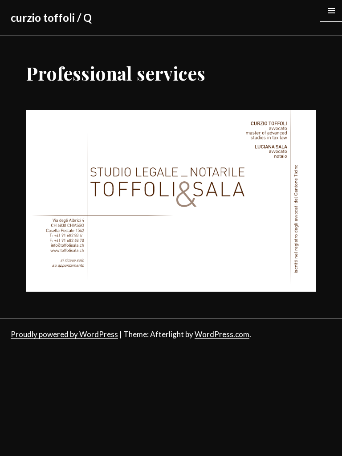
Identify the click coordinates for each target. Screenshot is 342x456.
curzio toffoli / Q (51, 17)
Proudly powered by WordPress (64, 334)
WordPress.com (222, 334)
